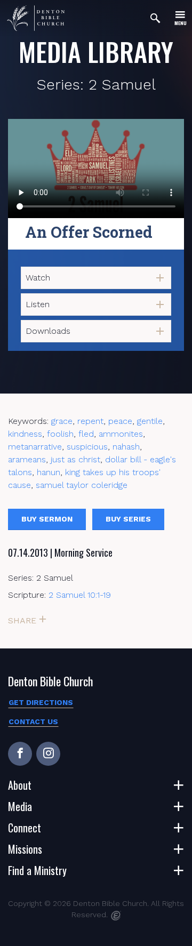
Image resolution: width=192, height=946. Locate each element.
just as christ (75, 459)
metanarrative (35, 447)
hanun (48, 472)
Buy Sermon (47, 519)
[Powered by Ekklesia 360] (116, 915)
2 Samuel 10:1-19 (80, 595)
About (19, 785)
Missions (25, 849)
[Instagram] (48, 754)
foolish (60, 434)
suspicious (87, 447)
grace (62, 421)
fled (86, 434)
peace (120, 421)
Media (20, 806)
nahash (126, 447)
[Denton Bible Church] (35, 18)
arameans (27, 459)
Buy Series (128, 519)
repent (90, 421)
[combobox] (96, 278)
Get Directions (41, 702)
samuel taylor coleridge (81, 485)
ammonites (121, 434)
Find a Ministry (37, 870)
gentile (150, 421)
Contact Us (33, 721)
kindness (25, 434)
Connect (24, 827)
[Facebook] (20, 754)
